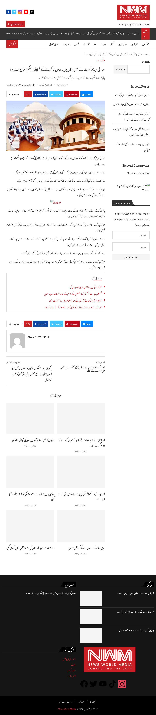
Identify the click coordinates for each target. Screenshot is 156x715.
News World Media (67, 708)
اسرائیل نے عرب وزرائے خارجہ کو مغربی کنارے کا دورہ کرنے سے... (82, 442)
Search (146, 61)
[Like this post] (29, 94)
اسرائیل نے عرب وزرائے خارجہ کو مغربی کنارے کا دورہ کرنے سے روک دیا (73, 306)
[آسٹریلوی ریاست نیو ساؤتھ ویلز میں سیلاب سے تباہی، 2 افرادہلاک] (91, 598)
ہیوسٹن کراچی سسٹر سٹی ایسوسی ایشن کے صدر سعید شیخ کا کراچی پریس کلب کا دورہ (51, 593)
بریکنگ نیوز (145, 33)
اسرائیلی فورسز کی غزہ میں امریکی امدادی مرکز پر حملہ (132, 94)
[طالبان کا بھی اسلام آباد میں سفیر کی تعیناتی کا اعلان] (30, 419)
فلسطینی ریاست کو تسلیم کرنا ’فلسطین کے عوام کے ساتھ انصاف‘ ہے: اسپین (73, 293)
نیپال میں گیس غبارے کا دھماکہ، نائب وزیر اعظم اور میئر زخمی (136, 630)
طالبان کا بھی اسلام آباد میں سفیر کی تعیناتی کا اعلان (33, 440)
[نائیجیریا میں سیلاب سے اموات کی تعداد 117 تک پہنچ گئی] (30, 472)
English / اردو (15, 24)
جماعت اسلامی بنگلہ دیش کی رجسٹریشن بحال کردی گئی (30, 547)
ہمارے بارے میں (65, 701)
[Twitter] (14, 12)
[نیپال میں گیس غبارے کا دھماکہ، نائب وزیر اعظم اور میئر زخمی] (91, 635)
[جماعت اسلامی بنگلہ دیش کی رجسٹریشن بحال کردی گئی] (30, 526)
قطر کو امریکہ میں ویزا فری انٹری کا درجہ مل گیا (86, 286)
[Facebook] (8, 12)
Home (147, 53)
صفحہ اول (146, 44)
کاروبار (103, 44)
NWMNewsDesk (26, 84)
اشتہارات (72, 675)
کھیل (112, 44)
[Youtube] (26, 12)
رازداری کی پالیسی (69, 658)
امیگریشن (12, 44)
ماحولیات (67, 44)
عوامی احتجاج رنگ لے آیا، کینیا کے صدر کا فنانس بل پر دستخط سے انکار (75, 300)
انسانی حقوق (54, 44)
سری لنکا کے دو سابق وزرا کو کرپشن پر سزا (87, 547)
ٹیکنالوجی (86, 44)
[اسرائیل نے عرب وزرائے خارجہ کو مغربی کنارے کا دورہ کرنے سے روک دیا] (81, 419)
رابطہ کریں (72, 670)
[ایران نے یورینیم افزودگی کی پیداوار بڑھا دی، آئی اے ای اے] (81, 472)
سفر (95, 44)
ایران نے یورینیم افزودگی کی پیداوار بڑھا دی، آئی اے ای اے (82, 496)
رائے (73, 664)
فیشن (76, 44)
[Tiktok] (32, 12)
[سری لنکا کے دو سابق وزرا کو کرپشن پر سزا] (81, 526)
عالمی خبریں (122, 44)
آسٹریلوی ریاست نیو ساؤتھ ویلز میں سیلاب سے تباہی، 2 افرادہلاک (135, 593)
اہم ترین (134, 44)
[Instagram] (20, 12)
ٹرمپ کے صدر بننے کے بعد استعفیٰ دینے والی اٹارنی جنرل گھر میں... (135, 612)
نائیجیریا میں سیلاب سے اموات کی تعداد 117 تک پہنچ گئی (31, 496)
